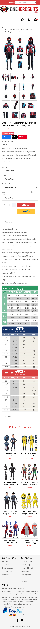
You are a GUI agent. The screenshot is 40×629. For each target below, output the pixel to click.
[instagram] (22, 621)
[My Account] (29, 20)
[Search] (22, 20)
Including (5, 175)
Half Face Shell (7, 184)
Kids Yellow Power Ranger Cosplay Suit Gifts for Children (29, 513)
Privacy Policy (25, 565)
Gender (4, 167)
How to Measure (7, 568)
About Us (5, 561)
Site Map (24, 581)
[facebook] (17, 621)
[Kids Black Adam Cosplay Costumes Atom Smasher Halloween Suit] (10, 530)
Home (4, 27)
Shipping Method (26, 575)
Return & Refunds (27, 561)
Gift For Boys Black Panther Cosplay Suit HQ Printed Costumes (10, 484)
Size (3, 192)
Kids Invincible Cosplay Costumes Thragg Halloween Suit (29, 542)
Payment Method (27, 568)
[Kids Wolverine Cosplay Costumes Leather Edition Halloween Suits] (29, 443)
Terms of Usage (26, 571)
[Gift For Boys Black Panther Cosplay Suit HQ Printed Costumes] (10, 472)
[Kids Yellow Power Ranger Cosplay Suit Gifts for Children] (29, 501)
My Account (6, 575)
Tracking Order (7, 571)
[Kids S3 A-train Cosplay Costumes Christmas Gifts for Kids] (29, 472)
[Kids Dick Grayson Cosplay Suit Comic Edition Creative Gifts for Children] (10, 501)
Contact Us (5, 565)
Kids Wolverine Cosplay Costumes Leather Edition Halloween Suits (29, 456)
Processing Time (26, 578)
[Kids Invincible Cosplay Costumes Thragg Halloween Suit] (29, 530)
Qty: (4, 205)
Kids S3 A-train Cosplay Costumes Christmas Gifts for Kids (29, 484)
